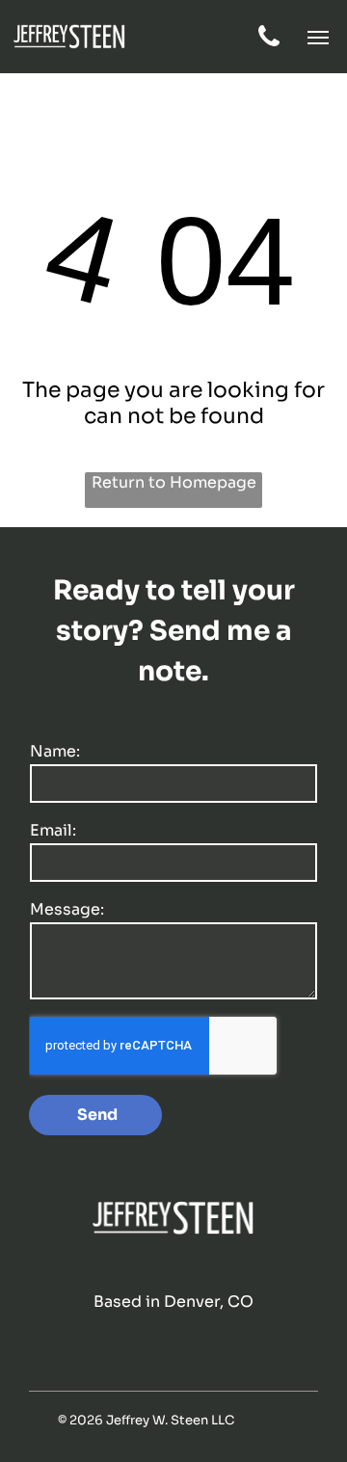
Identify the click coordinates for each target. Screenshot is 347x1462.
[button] (318, 37)
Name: (55, 751)
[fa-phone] (268, 45)
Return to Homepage (174, 482)
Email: (53, 830)
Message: (67, 909)
